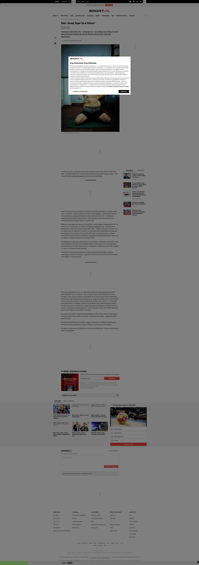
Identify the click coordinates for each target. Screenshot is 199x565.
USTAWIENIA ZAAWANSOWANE (80, 91)
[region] (99, 76)
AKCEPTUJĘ (124, 91)
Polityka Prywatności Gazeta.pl (116, 86)
